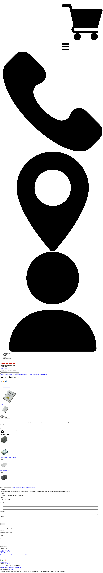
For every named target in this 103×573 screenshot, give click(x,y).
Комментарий (3, 516)
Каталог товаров (8, 374)
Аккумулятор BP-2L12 (5, 444)
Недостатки (2, 511)
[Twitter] (2, 381)
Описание (5, 384)
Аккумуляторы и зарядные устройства (20, 374)
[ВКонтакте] (1, 381)
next (3, 404)
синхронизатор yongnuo (30, 487)
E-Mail (2, 502)
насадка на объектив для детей (18, 487)
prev (1, 404)
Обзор (4, 383)
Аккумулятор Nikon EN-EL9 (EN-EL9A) (8, 457)
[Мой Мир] (5, 381)
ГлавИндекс (10, 569)
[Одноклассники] (3, 381)
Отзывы (4, 385)
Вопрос (2, 538)
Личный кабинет (4, 361)
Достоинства (3, 505)
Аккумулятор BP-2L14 (5, 482)
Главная (2, 374)
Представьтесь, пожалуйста (6, 499)
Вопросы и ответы (6, 387)
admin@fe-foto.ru (8, 563)
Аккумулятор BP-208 (4, 470)
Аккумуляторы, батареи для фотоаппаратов (38, 374)
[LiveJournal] (6, 381)
